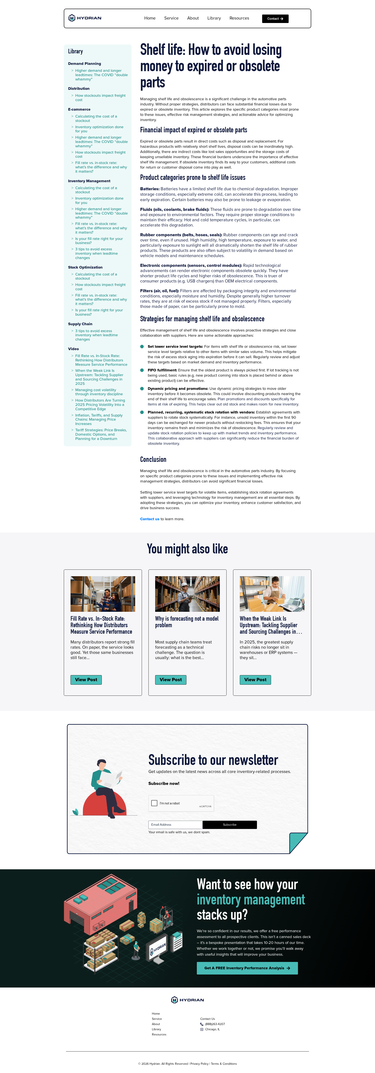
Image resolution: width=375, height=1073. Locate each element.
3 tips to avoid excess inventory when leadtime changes (96, 253)
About (193, 18)
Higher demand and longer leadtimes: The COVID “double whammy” (101, 75)
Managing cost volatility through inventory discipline (99, 392)
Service (171, 18)
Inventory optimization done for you (99, 129)
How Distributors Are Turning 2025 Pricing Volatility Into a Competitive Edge (100, 405)
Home (150, 18)
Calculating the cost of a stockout (96, 119)
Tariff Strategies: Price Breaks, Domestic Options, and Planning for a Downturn (101, 434)
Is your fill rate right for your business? (99, 241)
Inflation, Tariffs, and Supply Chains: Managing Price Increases (99, 419)
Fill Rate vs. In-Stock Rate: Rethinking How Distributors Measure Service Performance (101, 360)
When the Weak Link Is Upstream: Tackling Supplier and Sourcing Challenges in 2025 (99, 377)
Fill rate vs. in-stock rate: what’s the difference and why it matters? (101, 167)
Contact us (150, 519)
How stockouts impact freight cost (100, 98)
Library (214, 18)
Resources (239, 18)
